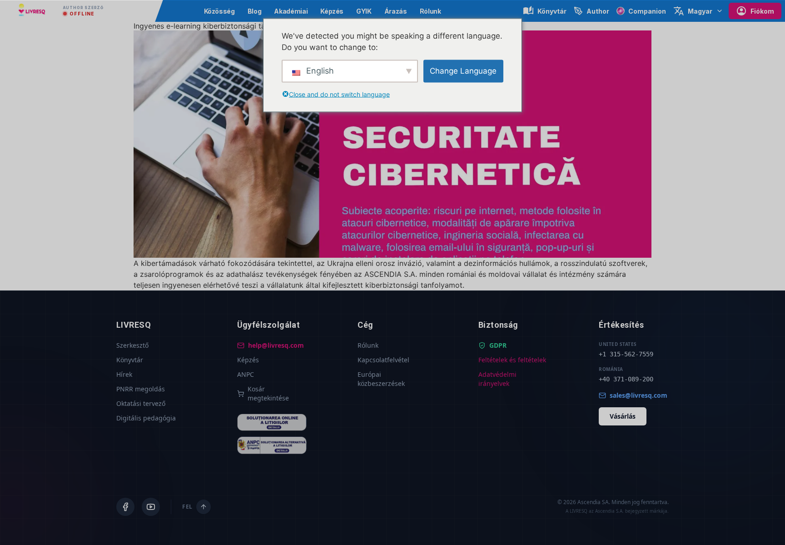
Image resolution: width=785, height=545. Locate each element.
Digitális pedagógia (146, 418)
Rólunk (430, 11)
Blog (255, 11)
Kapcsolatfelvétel (383, 359)
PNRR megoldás (140, 389)
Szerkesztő (132, 345)
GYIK (364, 11)
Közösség (219, 11)
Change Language (463, 70)
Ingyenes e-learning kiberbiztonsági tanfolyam (213, 25)
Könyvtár (129, 359)
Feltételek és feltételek (512, 359)
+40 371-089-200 (626, 379)
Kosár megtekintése (268, 393)
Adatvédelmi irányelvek (497, 379)
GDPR (498, 345)
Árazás (395, 11)
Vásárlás (623, 416)
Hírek (124, 374)
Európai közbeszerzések (381, 379)
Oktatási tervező (140, 403)
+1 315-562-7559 (626, 354)
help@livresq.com (276, 345)
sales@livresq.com (638, 395)
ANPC (245, 374)
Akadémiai (291, 11)
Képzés (331, 11)
